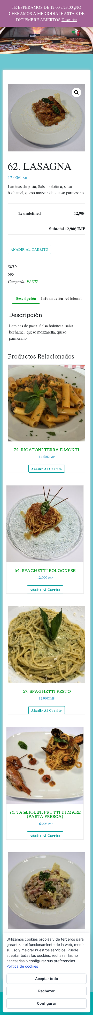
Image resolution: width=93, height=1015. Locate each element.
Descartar (69, 19)
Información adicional (61, 298)
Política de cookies (22, 966)
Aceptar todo (46, 978)
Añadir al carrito (29, 249)
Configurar (46, 1003)
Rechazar (46, 991)
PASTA (33, 281)
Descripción (26, 298)
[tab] (26, 298)
